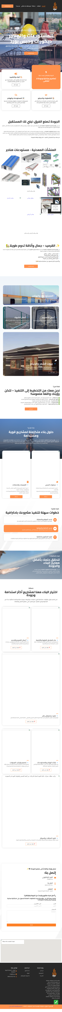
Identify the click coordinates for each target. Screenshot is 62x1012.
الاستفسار (54, 909)
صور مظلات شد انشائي (26, 6)
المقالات (39, 6)
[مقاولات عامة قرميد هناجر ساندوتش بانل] (55, 6)
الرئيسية (43, 6)
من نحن (18, 6)
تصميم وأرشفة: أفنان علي (15, 1006)
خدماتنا (33, 6)
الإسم (54, 903)
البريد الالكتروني (37, 903)
